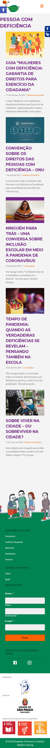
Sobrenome (11, 616)
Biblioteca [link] (9, 548)
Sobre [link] (8, 573)
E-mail (9, 621)
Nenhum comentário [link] (35, 95)
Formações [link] (10, 536)
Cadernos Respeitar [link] (14, 542)
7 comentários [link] (29, 266)
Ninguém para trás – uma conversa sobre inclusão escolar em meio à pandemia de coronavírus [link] (24, 244)
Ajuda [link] (7, 579)
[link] (3, 9)
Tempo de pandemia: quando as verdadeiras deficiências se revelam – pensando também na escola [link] (23, 341)
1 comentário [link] (28, 368)
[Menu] (41, 6)
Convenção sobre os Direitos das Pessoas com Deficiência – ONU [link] (25, 159)
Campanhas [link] (10, 554)
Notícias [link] (9, 559)
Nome (9, 593)
